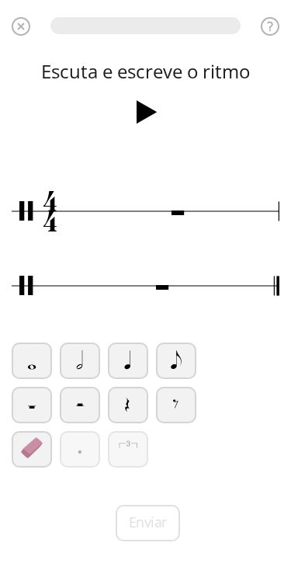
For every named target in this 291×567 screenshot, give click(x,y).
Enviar (148, 522)
